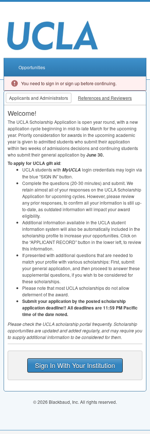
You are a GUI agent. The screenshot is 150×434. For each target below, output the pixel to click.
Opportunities (32, 67)
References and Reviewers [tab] (105, 98)
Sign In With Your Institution (75, 365)
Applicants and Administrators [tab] (38, 98)
